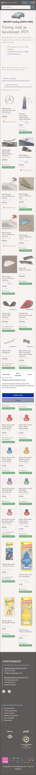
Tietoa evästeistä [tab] (18, 374)
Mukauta (18, 400)
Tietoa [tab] (29, 374)
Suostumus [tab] (6, 374)
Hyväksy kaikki (18, 395)
